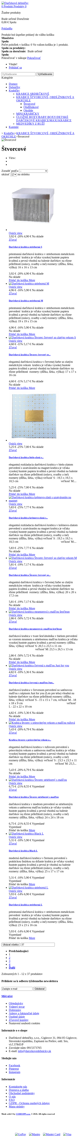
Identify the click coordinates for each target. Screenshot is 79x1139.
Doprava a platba (19, 1089)
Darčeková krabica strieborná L (25, 904)
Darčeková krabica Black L (23, 850)
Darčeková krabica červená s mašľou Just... (31, 682)
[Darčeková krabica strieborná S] (34, 229)
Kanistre (14, 127)
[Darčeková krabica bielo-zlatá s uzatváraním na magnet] (34, 440)
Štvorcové (29, 103)
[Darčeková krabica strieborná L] (28, 887)
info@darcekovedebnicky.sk (34, 1051)
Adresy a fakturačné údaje (24, 1013)
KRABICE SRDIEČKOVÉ (32, 93)
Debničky (14, 87)
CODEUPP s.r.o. (23, 1114)
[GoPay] (20, 1134)
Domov (13, 83)
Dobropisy (15, 1010)
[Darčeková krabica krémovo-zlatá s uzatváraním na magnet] (43, 500)
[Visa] (67, 1134)
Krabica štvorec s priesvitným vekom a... (30, 739)
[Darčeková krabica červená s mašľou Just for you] (39, 665)
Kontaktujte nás (18, 1086)
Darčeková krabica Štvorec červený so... (30, 354)
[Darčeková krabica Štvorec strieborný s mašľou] (38, 779)
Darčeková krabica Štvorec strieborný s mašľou (34, 797)
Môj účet (6, 996)
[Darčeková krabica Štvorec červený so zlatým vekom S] (42, 337)
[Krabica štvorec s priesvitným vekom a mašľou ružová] (42, 722)
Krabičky (14, 90)
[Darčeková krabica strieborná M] (29, 283)
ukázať (5, 174)
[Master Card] (51, 1134)
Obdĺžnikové (31, 107)
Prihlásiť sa (15, 67)
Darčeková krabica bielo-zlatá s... (26, 457)
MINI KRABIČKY (27, 113)
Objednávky (16, 1003)
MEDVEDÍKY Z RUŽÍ (30, 123)
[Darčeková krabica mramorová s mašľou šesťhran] (39, 611)
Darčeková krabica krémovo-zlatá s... (28, 517)
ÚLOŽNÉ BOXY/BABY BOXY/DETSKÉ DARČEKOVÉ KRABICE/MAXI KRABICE (43, 118)
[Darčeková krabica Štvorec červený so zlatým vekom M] (43, 557)
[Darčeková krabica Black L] (26, 833)
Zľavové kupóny (18, 1020)
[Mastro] (34, 1134)
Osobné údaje (17, 1016)
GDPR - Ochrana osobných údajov (29, 1103)
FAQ (12, 1099)
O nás (12, 1096)
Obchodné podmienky (22, 1093)
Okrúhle (28, 110)
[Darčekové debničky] (14, 3)
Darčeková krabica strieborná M (26, 300)
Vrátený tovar (17, 1006)
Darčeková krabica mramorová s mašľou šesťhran (35, 628)
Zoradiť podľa (9, 170)
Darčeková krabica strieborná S (25, 246)
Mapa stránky (17, 1106)
